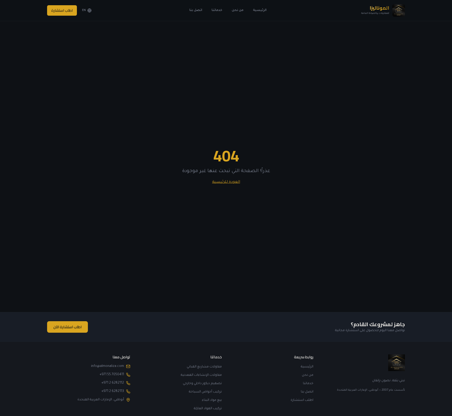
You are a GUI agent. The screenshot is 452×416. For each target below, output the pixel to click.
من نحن (238, 10)
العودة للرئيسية (226, 182)
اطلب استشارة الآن (67, 327)
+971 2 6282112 (112, 383)
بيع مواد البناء (212, 400)
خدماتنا (217, 10)
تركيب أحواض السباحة (205, 392)
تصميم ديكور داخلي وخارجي (202, 383)
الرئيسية (260, 10)
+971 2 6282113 (112, 391)
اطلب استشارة (62, 10)
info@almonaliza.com (107, 366)
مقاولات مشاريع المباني (204, 367)
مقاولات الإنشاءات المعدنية (201, 375)
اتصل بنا (195, 10)
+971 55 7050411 (112, 375)
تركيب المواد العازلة (208, 409)
